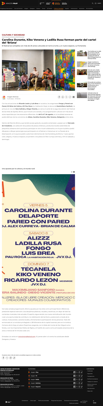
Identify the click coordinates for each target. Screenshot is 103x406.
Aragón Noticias (12, 97)
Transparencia (90, 376)
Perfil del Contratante (92, 379)
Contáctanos (25, 400)
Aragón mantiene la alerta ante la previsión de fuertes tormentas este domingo (94, 64)
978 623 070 (8, 381)
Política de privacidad (43, 400)
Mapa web (89, 391)
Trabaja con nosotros (92, 381)
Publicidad (90, 371)
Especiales (90, 373)
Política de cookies (73, 403)
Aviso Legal (33, 400)
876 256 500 (8, 374)
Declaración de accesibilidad (71, 400)
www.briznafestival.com (26, 336)
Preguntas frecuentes (56, 400)
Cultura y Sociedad (13, 35)
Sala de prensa (91, 388)
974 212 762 (7, 387)
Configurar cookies (84, 402)
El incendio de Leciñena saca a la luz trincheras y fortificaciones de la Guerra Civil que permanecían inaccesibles (94, 86)
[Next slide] (74, 172)
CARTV (99, 3)
